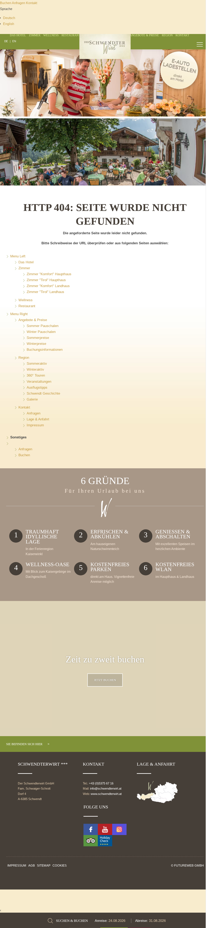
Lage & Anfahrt (38, 419)
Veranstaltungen (39, 382)
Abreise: (142, 921)
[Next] (196, 121)
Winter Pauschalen (41, 332)
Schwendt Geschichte (43, 393)
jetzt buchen (105, 680)
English (8, 24)
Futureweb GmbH (189, 865)
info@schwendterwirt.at (105, 788)
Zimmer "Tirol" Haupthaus (46, 280)
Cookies (59, 865)
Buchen (6, 3)
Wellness (51, 35)
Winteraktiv (35, 369)
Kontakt (31, 3)
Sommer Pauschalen (42, 326)
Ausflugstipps (37, 387)
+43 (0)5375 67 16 (101, 783)
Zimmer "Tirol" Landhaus (45, 292)
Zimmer (34, 35)
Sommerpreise (38, 338)
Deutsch (9, 18)
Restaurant (71, 35)
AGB (31, 865)
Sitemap (43, 865)
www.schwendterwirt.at (106, 794)
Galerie (32, 399)
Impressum (35, 425)
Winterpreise (36, 344)
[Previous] (13, 121)
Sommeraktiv (37, 364)
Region (167, 35)
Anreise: (101, 921)
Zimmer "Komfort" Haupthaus (49, 274)
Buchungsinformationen (45, 350)
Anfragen (19, 3)
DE (6, 41)
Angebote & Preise (144, 35)
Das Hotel (18, 35)
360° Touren (36, 375)
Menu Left (17, 256)
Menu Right (19, 314)
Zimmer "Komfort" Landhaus (48, 286)
